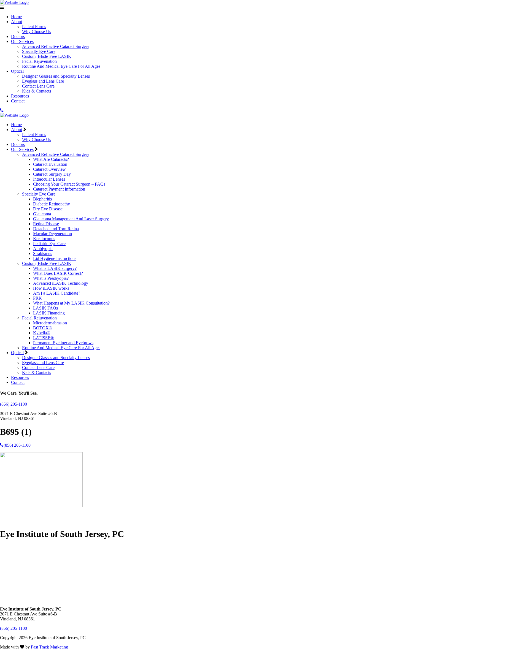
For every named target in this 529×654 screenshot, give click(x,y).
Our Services (22, 41)
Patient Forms (34, 26)
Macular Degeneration (52, 233)
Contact (18, 101)
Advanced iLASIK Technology (60, 283)
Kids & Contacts (36, 91)
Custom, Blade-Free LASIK (46, 56)
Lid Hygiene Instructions (54, 258)
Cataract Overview (49, 169)
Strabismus (42, 253)
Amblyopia (43, 248)
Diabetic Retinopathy (51, 204)
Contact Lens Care (38, 86)
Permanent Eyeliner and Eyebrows (63, 342)
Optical (17, 71)
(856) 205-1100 (13, 404)
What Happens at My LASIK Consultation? (71, 303)
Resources (20, 96)
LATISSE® (43, 337)
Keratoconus (44, 238)
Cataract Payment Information (59, 189)
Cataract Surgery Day (52, 174)
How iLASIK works (51, 288)
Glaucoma (42, 213)
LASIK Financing (49, 313)
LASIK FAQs (45, 308)
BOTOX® (42, 327)
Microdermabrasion (50, 323)
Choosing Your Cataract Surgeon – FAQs (69, 184)
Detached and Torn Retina (56, 228)
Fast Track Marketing (49, 647)
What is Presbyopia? (51, 278)
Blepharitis (42, 199)
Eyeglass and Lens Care (43, 81)
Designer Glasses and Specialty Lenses (56, 76)
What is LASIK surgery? (55, 268)
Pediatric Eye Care (49, 243)
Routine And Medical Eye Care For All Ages (61, 66)
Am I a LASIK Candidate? (56, 293)
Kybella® (41, 332)
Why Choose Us (36, 31)
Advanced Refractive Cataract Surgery (55, 46)
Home (16, 16)
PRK (37, 298)
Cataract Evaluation (50, 164)
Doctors (18, 36)
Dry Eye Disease (48, 209)
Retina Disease (46, 223)
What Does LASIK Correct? (58, 273)
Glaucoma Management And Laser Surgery (71, 218)
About (16, 21)
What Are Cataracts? (51, 159)
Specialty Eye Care (38, 51)
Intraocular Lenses (49, 179)
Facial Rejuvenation (39, 61)
